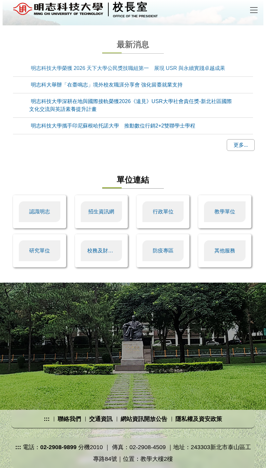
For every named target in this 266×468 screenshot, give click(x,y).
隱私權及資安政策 (198, 419)
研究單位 (39, 250)
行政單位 (163, 211)
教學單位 (224, 211)
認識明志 (39, 211)
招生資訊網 (101, 211)
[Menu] (254, 8)
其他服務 (224, 250)
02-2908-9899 (58, 447)
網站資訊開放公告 (144, 419)
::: (47, 419)
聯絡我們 (69, 419)
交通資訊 (101, 419)
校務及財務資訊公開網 (104, 250)
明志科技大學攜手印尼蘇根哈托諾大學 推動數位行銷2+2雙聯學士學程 (113, 125)
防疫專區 (163, 250)
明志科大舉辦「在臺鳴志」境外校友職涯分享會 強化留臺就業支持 (107, 84)
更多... (241, 145)
